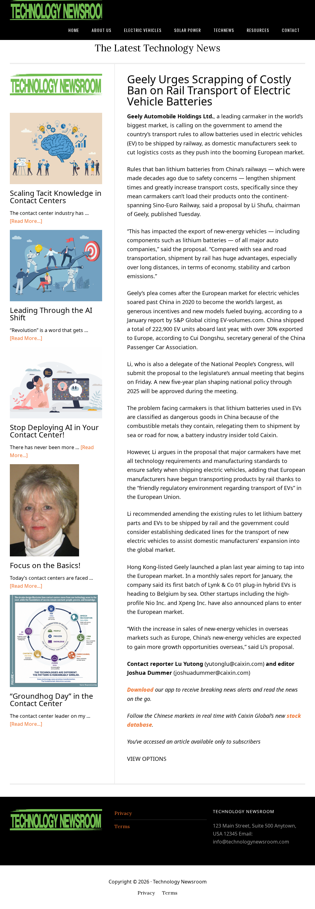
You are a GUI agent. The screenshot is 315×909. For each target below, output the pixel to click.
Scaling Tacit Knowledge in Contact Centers (56, 196)
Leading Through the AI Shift (51, 313)
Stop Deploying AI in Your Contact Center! (54, 431)
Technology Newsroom (56, 10)
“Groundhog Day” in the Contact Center (51, 699)
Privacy (123, 813)
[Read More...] (26, 221)
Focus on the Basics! (45, 565)
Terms (122, 826)
